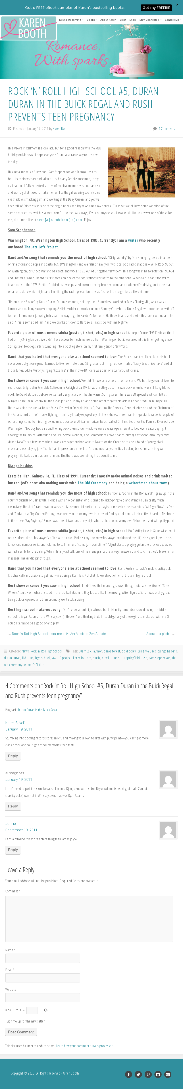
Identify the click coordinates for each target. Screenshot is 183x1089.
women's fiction (34, 664)
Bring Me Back (146, 651)
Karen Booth (28, 27)
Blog (123, 19)
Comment (12, 891)
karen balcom (82, 657)
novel (105, 657)
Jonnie (10, 823)
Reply (13, 755)
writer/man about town (148, 482)
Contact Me (172, 19)
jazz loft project (61, 657)
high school (42, 657)
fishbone (28, 657)
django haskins (167, 651)
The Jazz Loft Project (41, 247)
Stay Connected (149, 19)
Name (10, 949)
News (25, 651)
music (96, 657)
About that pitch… (158, 634)
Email (9, 969)
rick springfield (130, 657)
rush (144, 657)
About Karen (108, 19)
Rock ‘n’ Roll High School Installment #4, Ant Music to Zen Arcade (59, 634)
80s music (85, 651)
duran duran (12, 657)
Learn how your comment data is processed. (85, 1045)
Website (10, 989)
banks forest (112, 651)
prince (115, 657)
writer (133, 240)
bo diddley (129, 651)
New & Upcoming (70, 19)
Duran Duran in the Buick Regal (38, 709)
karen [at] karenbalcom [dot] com (59, 219)
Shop (132, 19)
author (97, 651)
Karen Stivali (15, 723)
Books (91, 19)
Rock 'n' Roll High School (46, 651)
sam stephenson (160, 657)
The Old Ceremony (92, 482)
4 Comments (167, 128)
